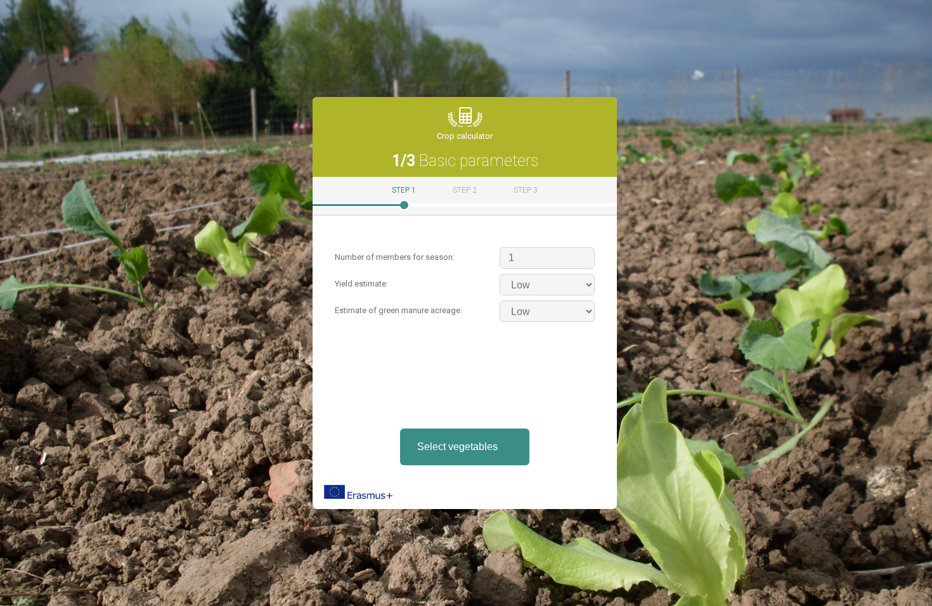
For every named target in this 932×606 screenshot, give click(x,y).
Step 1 (404, 190)
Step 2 (465, 190)
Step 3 (526, 190)
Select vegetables (457, 446)
